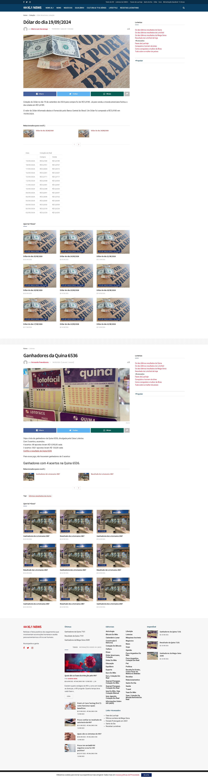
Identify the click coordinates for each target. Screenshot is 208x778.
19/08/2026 (64, 293)
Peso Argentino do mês (133, 654)
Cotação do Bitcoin (113, 646)
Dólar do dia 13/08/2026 (106, 324)
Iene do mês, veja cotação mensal (113, 692)
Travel (128, 689)
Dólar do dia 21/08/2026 (106, 256)
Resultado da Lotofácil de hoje (146, 38)
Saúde (128, 686)
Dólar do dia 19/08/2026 (69, 290)
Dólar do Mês (111, 660)
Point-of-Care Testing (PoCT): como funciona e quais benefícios (89, 705)
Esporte (109, 670)
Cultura (109, 649)
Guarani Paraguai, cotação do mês (113, 682)
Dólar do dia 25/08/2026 (44, 131)
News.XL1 (50, 8)
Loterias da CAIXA (122, 2)
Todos (75, 647)
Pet (127, 663)
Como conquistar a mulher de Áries (148, 49)
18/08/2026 (101, 293)
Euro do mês (111, 673)
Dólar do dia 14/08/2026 (69, 324)
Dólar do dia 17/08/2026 (32, 324)
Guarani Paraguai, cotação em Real (113, 687)
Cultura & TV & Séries (96, 8)
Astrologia (110, 631)
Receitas (129, 677)
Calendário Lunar (113, 638)
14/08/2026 (64, 327)
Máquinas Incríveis (133, 638)
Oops (128, 647)
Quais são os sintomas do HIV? (89, 734)
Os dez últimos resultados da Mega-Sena (150, 35)
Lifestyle (113, 8)
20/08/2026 (28, 293)
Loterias (32, 348)
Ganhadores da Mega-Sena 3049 (77, 640)
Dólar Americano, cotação (45, 15)
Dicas (108, 652)
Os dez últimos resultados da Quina (148, 30)
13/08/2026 (101, 327)
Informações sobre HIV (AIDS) (90, 647)
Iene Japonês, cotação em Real (112, 697)
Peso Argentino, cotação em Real (132, 659)
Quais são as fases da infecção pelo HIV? (81, 675)
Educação (110, 663)
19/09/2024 (56, 29)
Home (25, 15)
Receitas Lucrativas (129, 8)
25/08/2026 (28, 259)
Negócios (68, 8)
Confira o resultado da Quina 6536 (37, 451)
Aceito (146, 775)
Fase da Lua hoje (112, 716)
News (58, 8)
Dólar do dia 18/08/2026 (106, 290)
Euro (160, 2)
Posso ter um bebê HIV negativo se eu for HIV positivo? (86, 748)
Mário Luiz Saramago (39, 29)
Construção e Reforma (111, 642)
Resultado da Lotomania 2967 (102, 474)
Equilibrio (110, 667)
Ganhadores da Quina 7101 (75, 632)
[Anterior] (74, 144)
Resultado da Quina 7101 (74, 636)
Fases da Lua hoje (136, 2)
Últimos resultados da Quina (40, 496)
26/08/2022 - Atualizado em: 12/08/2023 (79, 681)
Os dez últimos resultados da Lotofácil (149, 33)
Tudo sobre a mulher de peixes (146, 51)
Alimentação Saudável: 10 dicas (174, 2)
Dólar (155, 2)
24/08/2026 (64, 259)
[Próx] (79, 144)
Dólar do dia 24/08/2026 (99, 131)
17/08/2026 (28, 327)
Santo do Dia (148, 2)
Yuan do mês (131, 692)
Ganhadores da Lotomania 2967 (48, 474)
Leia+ (69, 696)
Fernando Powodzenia (40, 362)
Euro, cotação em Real (113, 677)
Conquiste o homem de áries (146, 46)
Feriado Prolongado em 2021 (117, 721)
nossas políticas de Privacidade (127, 775)
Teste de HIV (110, 2)
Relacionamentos (133, 680)
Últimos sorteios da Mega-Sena (118, 718)
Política (129, 667)
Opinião (129, 650)
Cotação (32, 15)
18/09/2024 (56, 362)
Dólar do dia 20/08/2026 (32, 290)
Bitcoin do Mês (112, 634)
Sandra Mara (72, 678)
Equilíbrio (79, 8)
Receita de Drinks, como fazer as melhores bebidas (133, 672)
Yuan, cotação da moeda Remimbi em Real (134, 697)
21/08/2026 (101, 259)
